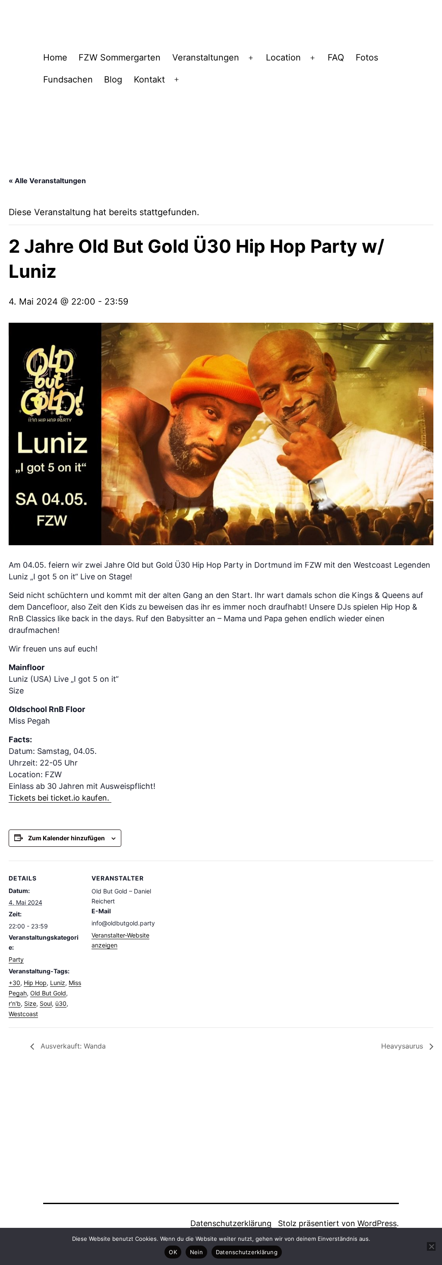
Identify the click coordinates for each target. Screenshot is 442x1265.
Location (283, 57)
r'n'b (15, 1003)
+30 (14, 982)
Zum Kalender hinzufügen (66, 838)
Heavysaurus (403, 1046)
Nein (196, 1252)
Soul (46, 1003)
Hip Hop (35, 982)
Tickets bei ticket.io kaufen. (60, 797)
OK (173, 1252)
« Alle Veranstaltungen (47, 180)
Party (16, 959)
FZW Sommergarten (120, 57)
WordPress (377, 1223)
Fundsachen (68, 79)
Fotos (367, 57)
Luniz (57, 982)
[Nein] (431, 1246)
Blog (113, 79)
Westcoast (23, 1013)
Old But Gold (48, 993)
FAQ (336, 57)
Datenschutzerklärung (231, 1223)
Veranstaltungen (205, 57)
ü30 (60, 1003)
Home (55, 57)
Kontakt (149, 79)
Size (30, 1003)
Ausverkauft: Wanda (72, 1046)
